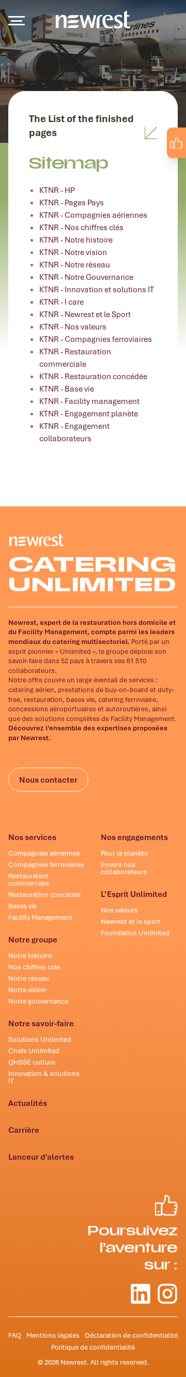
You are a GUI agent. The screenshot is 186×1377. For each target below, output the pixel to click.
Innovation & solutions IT (44, 1077)
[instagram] (168, 166)
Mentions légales (53, 1335)
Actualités (27, 1103)
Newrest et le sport (131, 921)
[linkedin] (146, 166)
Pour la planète (124, 853)
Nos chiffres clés (34, 966)
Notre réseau (28, 978)
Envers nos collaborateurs (124, 868)
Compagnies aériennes (44, 853)
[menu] (16, 20)
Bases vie (22, 905)
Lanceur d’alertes (41, 1157)
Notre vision (27, 989)
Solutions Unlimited (39, 1039)
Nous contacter (48, 779)
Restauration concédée (44, 894)
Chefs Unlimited (33, 1050)
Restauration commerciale (28, 879)
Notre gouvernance (38, 1001)
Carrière (23, 1130)
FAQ (14, 1335)
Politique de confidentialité (93, 1347)
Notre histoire (30, 955)
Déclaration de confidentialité (131, 1335)
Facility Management (40, 917)
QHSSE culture (31, 1062)
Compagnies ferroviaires (46, 864)
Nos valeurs (119, 910)
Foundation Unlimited (135, 932)
